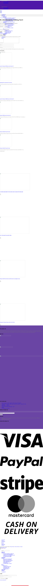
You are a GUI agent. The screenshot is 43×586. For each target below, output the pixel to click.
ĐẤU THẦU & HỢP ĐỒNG (7, 559)
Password (1, 26)
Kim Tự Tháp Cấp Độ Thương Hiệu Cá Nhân (5, 235)
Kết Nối (3, 543)
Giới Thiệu (5, 16)
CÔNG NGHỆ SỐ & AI (8, 26)
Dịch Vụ (4, 17)
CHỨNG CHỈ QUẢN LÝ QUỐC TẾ (8, 553)
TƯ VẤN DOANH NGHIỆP (7, 556)
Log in (6, 578)
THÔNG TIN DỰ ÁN (8, 32)
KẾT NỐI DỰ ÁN (7, 33)
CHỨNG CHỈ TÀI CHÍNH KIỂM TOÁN (9, 555)
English (3, 407)
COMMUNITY (7, 30)
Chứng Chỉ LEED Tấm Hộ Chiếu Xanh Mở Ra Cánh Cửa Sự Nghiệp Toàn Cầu (10, 278)
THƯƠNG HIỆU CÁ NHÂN (7, 563)
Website (1, 47)
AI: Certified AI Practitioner (5, 408)
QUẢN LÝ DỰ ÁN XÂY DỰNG (9, 24)
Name (1, 44)
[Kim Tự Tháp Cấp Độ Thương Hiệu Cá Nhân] (14, 233)
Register (1, 32)
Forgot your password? (3, 33)
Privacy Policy (12, 546)
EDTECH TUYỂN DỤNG (7, 566)
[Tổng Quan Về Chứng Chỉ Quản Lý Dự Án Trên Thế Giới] (12, 320)
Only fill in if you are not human (4, 29)
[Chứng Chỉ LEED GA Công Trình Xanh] (6, 129)
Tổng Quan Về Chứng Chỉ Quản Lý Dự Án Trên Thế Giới (7, 322)
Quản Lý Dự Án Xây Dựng (6, 405)
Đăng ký (3, 545)
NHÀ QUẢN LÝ (5, 562)
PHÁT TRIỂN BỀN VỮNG (9, 25)
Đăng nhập (3, 544)
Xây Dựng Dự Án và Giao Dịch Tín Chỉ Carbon (6, 82)
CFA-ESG (10, 406)
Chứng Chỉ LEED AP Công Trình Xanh (5, 148)
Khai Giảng (3, 541)
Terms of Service (17, 546)
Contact (21, 546)
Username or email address (4, 575)
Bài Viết (4, 22)
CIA (14, 406)
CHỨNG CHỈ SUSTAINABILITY (10, 18)
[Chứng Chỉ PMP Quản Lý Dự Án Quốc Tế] (6, 113)
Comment (1, 42)
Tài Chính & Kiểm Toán (5, 406)
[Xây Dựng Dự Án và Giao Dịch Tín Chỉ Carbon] (6, 80)
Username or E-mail (3, 24)
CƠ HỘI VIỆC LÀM (8, 31)
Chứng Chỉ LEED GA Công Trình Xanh (5, 131)
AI (3, 28)
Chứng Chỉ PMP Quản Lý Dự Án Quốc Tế (5, 115)
